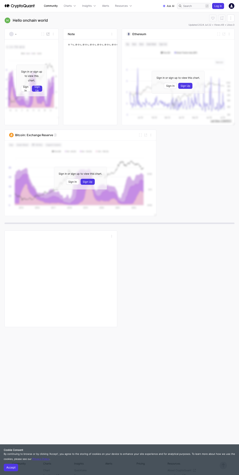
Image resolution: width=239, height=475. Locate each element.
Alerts (105, 5)
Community (51, 5)
